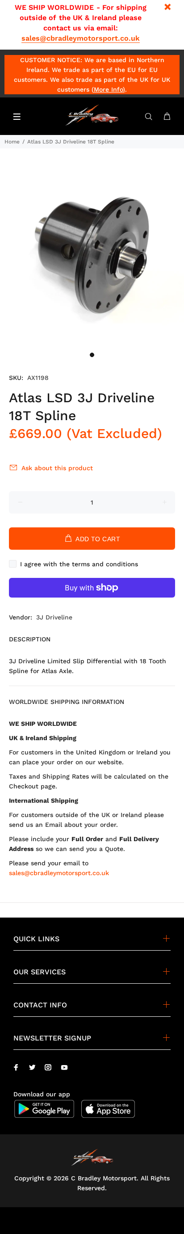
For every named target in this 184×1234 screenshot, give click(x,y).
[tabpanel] (92, 255)
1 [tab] (92, 355)
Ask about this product (57, 468)
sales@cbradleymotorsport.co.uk (80, 38)
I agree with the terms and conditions (79, 564)
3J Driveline (54, 617)
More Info (108, 89)
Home (12, 142)
